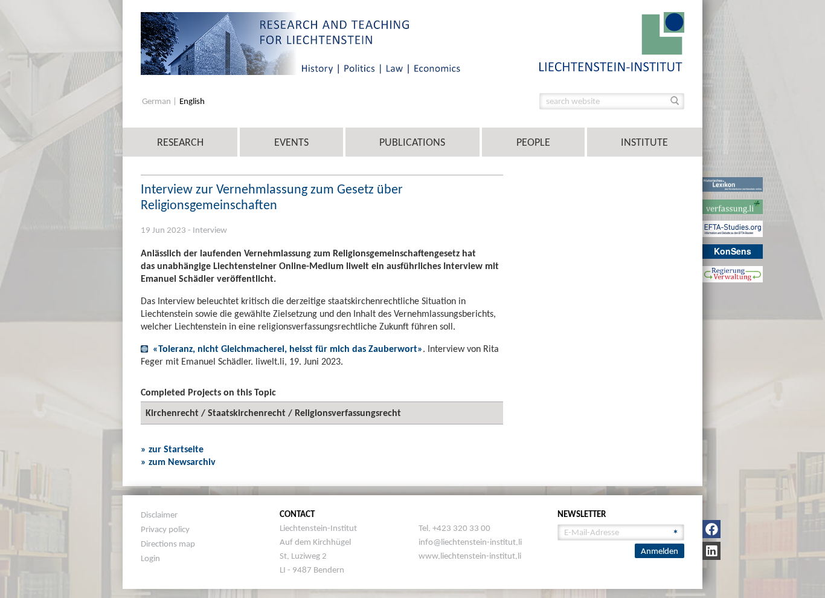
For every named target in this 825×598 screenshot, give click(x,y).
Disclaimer (159, 514)
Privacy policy (165, 529)
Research (180, 142)
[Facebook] (711, 529)
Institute (644, 142)
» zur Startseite (172, 449)
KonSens (732, 251)
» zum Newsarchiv (178, 461)
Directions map (168, 543)
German (157, 101)
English (192, 101)
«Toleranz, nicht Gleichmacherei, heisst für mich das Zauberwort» (288, 348)
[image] (611, 41)
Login (150, 558)
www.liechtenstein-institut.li (470, 555)
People (533, 142)
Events (291, 142)
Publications (412, 142)
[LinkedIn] (711, 551)
